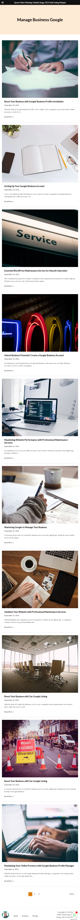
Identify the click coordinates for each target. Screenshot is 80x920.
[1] (74, 916)
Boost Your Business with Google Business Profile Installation (34, 101)
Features (25, 916)
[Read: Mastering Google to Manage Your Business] (40, 495)
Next (73, 894)
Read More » (9, 117)
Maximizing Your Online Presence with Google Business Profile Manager (39, 865)
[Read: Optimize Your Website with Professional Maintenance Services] (40, 579)
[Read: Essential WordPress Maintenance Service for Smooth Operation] (40, 238)
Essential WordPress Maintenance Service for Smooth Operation (35, 270)
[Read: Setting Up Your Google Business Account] (40, 153)
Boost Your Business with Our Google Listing (25, 696)
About (16, 916)
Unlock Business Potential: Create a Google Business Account (34, 355)
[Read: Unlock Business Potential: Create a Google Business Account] (40, 323)
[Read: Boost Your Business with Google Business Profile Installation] (40, 69)
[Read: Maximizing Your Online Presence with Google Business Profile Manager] (40, 833)
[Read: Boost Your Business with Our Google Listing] (40, 664)
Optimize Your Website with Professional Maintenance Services (35, 612)
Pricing (35, 916)
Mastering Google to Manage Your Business (25, 527)
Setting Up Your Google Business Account (24, 186)
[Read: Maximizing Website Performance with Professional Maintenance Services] (40, 407)
